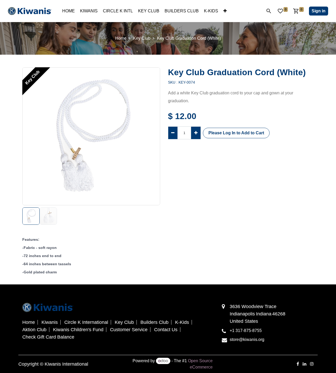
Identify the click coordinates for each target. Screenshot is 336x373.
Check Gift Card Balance (48, 337)
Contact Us (165, 329)
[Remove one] (173, 132)
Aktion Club (34, 329)
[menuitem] (68, 11)
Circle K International (86, 322)
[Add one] (196, 132)
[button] (29, 136)
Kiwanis (49, 322)
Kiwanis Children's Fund (78, 329)
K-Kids (182, 322)
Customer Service (129, 329)
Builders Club (154, 322)
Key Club (141, 38)
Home (121, 38)
